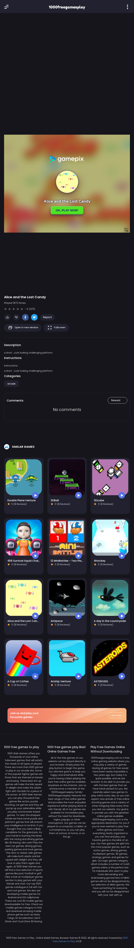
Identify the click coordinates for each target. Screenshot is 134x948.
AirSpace (57, 621)
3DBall (55, 500)
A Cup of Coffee (18, 681)
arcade (11, 383)
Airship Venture (61, 681)
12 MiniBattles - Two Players (69, 561)
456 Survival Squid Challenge (26, 561)
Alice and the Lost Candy (23, 621)
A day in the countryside (110, 621)
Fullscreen (59, 327)
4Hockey (99, 561)
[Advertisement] (67, 42)
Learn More (116, 715)
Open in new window (26, 327)
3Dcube (99, 500)
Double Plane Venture (21, 500)
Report (47, 317)
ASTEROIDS (101, 681)
